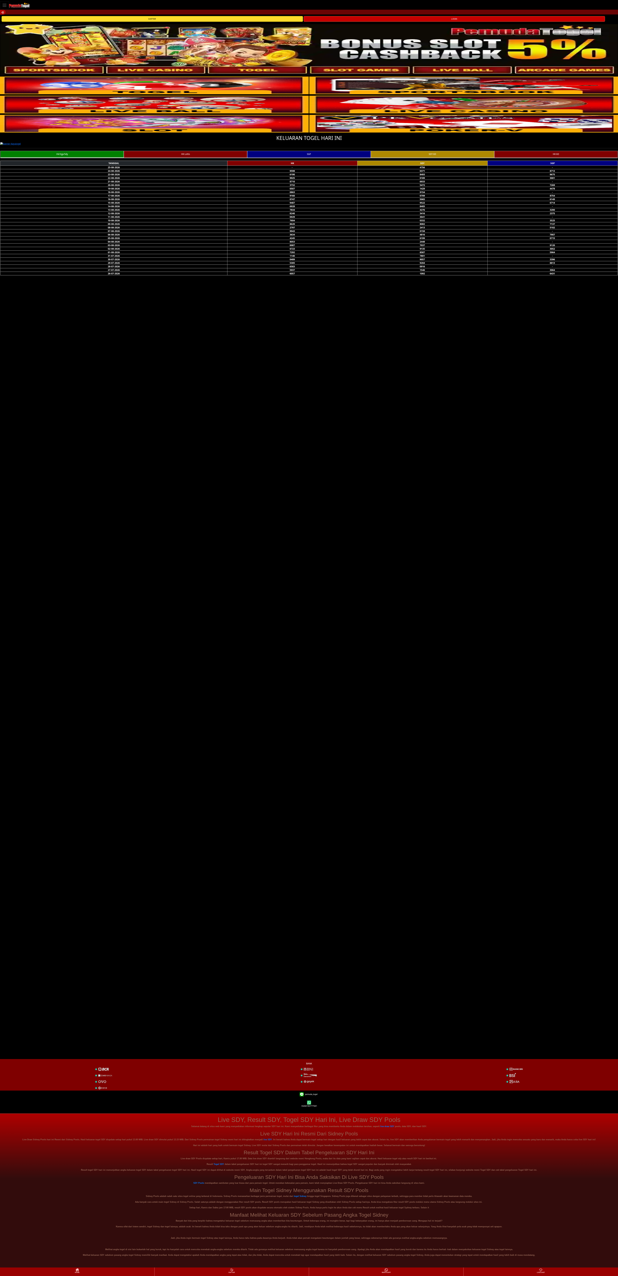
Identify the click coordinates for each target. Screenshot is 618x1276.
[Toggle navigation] (4, 5)
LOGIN (454, 19)
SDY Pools (198, 1183)
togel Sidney (300, 1196)
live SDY (267, 1139)
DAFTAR (152, 19)
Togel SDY (219, 1164)
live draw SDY (387, 1126)
